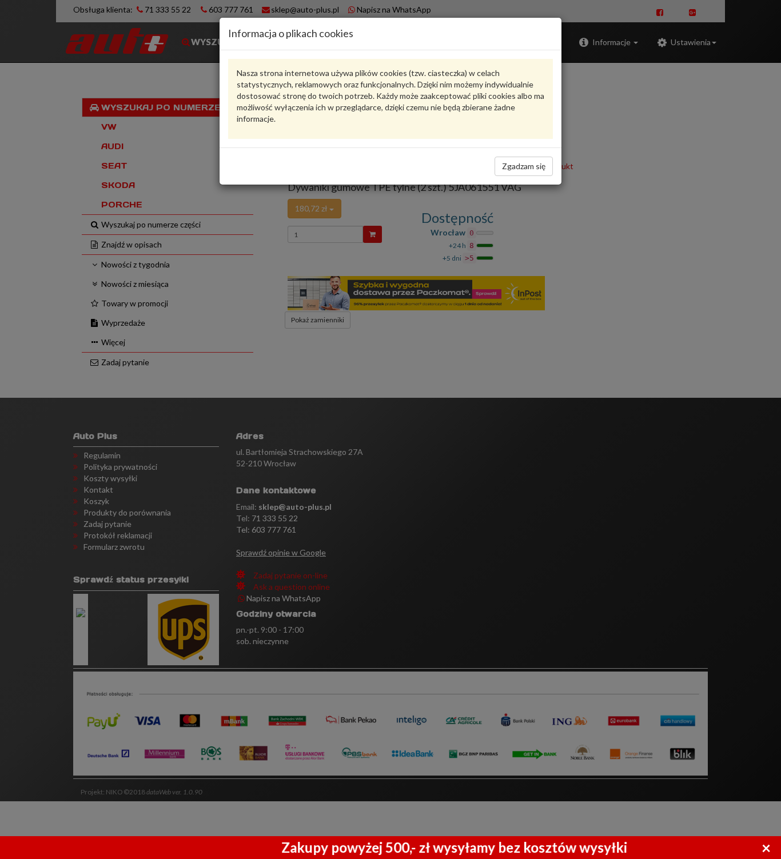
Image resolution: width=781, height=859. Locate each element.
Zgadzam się (523, 166)
